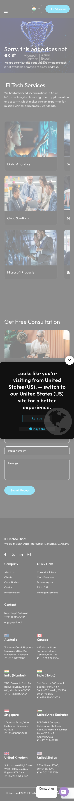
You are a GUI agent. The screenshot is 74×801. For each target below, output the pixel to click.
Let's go (37, 418)
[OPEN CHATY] (64, 792)
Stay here (38, 429)
